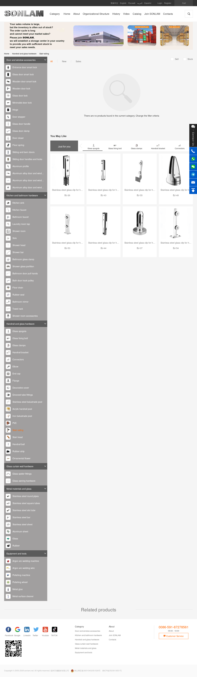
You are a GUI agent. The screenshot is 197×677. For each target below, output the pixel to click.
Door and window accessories (21, 59)
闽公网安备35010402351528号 (87, 670)
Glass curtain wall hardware (19, 466)
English (123, 3)
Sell (175, 59)
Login (159, 3)
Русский (131, 3)
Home (6, 53)
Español (147, 3)
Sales (78, 61)
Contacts (112, 639)
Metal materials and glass (18, 488)
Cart (184, 3)
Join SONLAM (115, 635)
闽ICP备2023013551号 (112, 670)
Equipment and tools (16, 553)
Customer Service (175, 636)
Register (167, 3)
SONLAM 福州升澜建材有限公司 (24, 14)
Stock (188, 59)
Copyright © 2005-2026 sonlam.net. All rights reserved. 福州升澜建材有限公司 (36, 670)
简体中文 (114, 3)
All (51, 61)
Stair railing (44, 53)
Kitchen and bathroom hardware (22, 195)
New (64, 61)
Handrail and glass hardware (24, 53)
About (111, 631)
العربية (139, 3)
